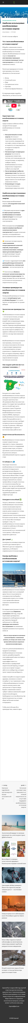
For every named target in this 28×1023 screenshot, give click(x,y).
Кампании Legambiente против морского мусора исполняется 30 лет (7, 792)
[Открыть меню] (3, 2)
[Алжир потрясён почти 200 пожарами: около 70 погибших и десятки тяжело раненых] (14, 903)
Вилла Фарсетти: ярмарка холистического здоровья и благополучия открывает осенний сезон (14, 861)
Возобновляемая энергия (9, 20)
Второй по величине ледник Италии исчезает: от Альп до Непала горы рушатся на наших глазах (13, 970)
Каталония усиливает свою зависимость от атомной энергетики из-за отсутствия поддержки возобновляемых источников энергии (21, 796)
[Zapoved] (14, 2)
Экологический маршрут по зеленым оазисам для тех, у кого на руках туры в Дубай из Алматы (13, 835)
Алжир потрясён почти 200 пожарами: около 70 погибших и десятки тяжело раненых (13, 916)
